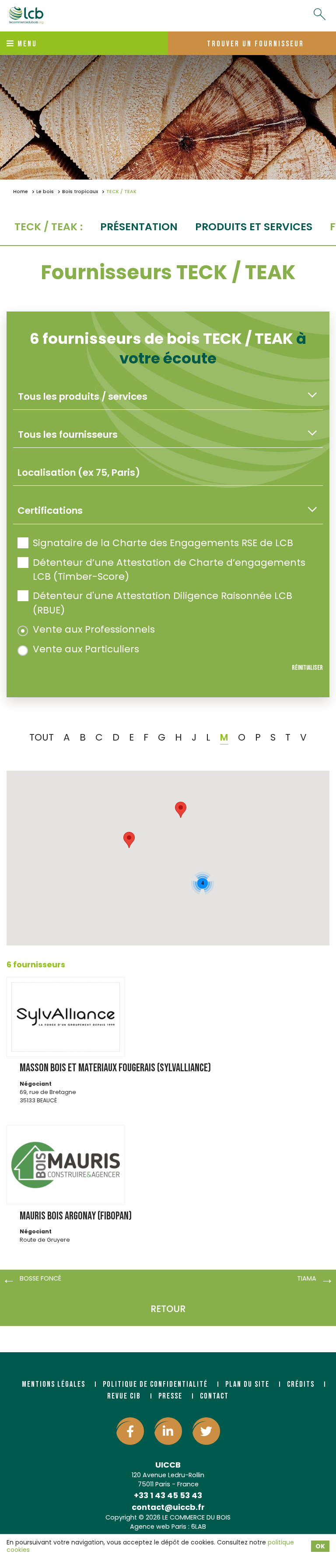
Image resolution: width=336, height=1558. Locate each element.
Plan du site (247, 1384)
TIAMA (306, 1278)
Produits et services (253, 226)
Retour (168, 1308)
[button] (129, 840)
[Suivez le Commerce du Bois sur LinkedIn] (168, 1431)
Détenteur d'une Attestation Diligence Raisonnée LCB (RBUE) (162, 602)
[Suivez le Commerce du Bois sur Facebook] (130, 1431)
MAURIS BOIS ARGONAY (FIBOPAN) (76, 1216)
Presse (170, 1396)
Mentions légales (53, 1384)
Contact (214, 1396)
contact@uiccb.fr (168, 1507)
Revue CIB (124, 1396)
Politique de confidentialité (155, 1384)
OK (320, 1546)
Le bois (45, 191)
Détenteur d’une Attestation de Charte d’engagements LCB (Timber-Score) (169, 569)
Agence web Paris (158, 1526)
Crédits (301, 1384)
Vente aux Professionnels (94, 629)
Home (20, 191)
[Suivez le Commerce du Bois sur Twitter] (206, 1431)
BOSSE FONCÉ (40, 1278)
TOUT (41, 737)
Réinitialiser (307, 668)
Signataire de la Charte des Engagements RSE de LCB (163, 543)
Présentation (139, 226)
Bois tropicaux (80, 191)
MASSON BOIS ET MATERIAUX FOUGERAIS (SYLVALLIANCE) (115, 1068)
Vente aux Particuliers (86, 649)
